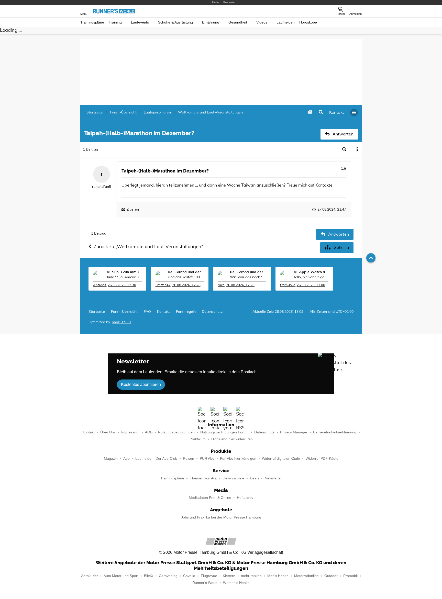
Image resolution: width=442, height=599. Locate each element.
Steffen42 (163, 285)
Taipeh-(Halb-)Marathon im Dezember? (165, 171)
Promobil (350, 576)
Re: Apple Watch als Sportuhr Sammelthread (310, 272)
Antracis (99, 285)
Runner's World (204, 583)
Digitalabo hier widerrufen (232, 439)
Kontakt (88, 432)
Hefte (215, 2)
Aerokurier (89, 576)
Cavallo (189, 576)
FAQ (147, 312)
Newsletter (273, 478)
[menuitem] (336, 112)
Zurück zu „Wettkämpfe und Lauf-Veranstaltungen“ (148, 247)
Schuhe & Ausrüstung (175, 22)
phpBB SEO (121, 322)
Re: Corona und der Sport (186, 272)
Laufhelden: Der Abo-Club (156, 458)
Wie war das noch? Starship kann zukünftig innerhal (248, 277)
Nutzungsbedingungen (176, 432)
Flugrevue (209, 576)
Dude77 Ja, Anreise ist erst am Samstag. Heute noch (123, 277)
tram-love (287, 285)
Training (115, 22)
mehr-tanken (251, 576)
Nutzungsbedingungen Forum (224, 432)
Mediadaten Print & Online (210, 498)
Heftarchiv (245, 498)
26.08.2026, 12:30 (122, 285)
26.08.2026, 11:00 (311, 285)
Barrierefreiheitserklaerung (334, 432)
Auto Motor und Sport (121, 576)
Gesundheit (237, 22)
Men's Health (278, 576)
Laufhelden (286, 22)
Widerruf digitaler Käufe (281, 458)
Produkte (229, 2)
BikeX (148, 576)
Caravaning (168, 576)
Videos (261, 22)
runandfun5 (101, 187)
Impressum (130, 432)
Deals (254, 478)
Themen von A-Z (203, 478)
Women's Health (236, 583)
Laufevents (140, 22)
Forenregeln (186, 312)
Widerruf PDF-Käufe (322, 458)
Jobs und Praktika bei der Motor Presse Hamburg (221, 517)
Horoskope (308, 22)
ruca (221, 285)
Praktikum (198, 439)
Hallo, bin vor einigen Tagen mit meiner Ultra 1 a (310, 277)
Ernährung (210, 22)
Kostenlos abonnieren (141, 384)
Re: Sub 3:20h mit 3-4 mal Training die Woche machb (123, 272)
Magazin (111, 458)
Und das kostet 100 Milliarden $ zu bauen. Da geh (186, 277)
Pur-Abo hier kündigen (238, 458)
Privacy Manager (293, 432)
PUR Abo (207, 458)
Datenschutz (212, 312)
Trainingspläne (92, 22)
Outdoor (331, 576)
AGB (148, 432)
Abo (126, 458)
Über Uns (108, 432)
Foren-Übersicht (124, 312)
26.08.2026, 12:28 (186, 285)
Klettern (229, 576)
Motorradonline (306, 576)
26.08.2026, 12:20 (240, 285)
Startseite (97, 312)
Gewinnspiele (233, 478)
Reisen (188, 458)
